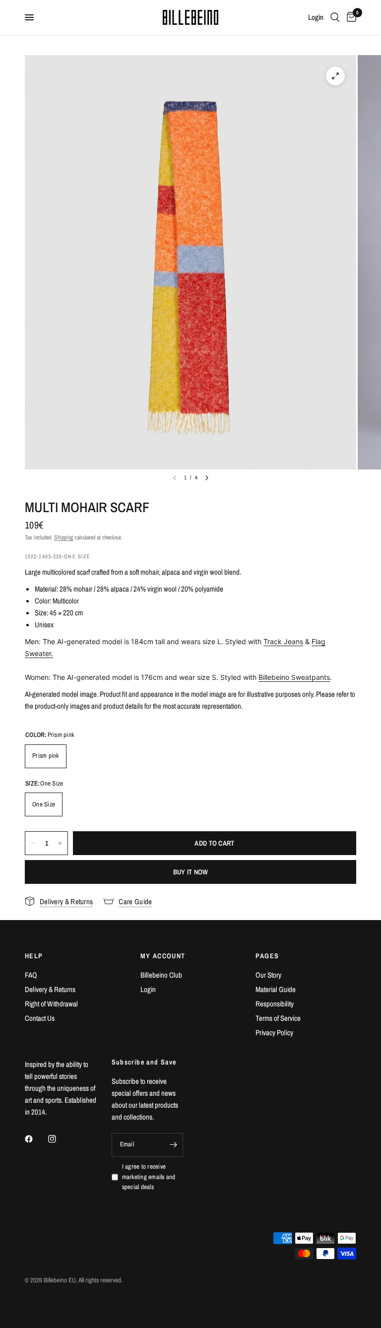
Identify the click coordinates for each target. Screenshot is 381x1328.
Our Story (268, 975)
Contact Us (40, 1018)
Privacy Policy (274, 1032)
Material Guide (275, 989)
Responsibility (274, 1003)
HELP (34, 955)
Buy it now (190, 871)
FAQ (31, 975)
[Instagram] (59, 1139)
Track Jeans (283, 641)
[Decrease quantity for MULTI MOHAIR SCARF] (32, 843)
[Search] (335, 17)
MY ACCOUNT (163, 955)
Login (148, 989)
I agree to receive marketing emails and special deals (149, 1177)
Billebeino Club (161, 975)
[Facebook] (36, 1139)
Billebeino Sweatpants (294, 677)
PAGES (267, 955)
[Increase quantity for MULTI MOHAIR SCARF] (60, 843)
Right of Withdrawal (51, 1003)
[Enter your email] (173, 1145)
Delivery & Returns (50, 989)
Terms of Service (278, 1018)
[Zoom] (335, 75)
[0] (349, 17)
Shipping (63, 537)
